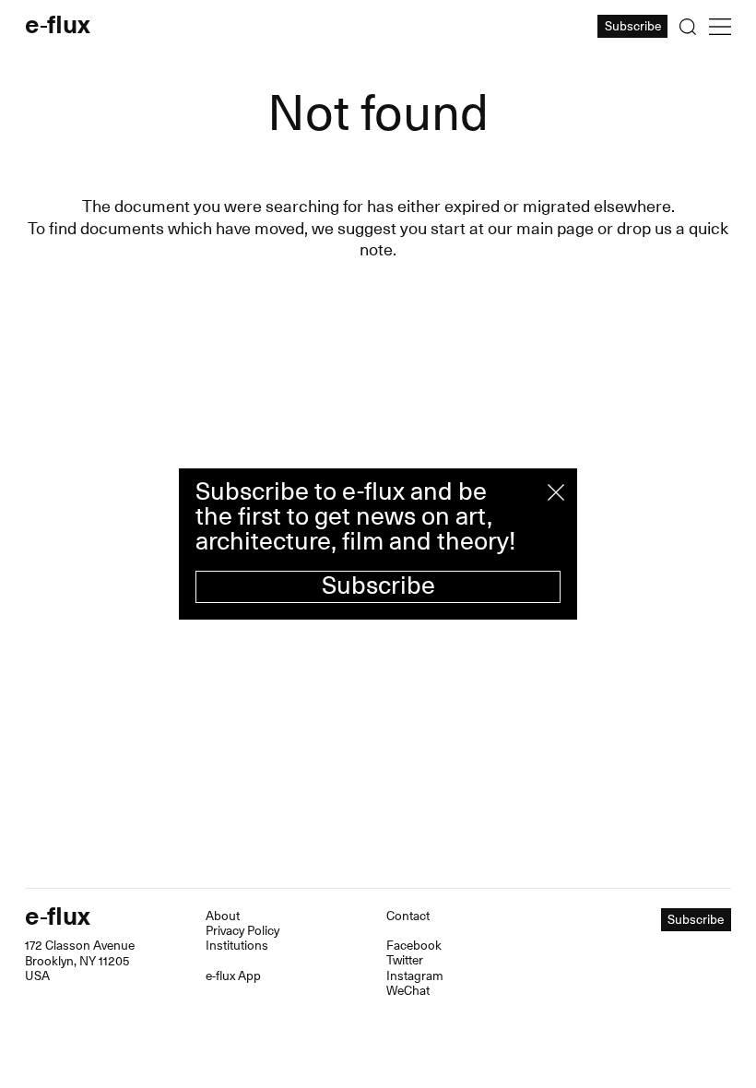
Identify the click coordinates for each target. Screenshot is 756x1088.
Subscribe (378, 586)
